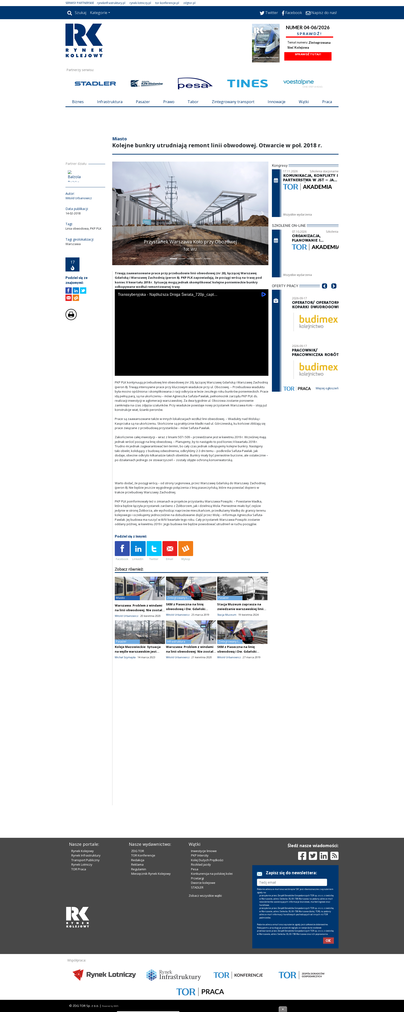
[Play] (121, 371)
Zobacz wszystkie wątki (205, 895)
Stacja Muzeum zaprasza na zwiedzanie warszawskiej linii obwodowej (240, 609)
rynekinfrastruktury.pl (111, 3)
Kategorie (98, 12)
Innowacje (276, 101)
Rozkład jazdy (201, 864)
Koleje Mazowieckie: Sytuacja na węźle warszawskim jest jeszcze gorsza (138, 651)
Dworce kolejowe (203, 883)
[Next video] (133, 371)
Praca (327, 101)
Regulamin (138, 869)
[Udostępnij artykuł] (76, 290)
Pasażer (143, 101)
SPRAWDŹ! (309, 33)
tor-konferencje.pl (167, 3)
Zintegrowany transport (233, 101)
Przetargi (197, 878)
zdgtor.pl (189, 3)
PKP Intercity (200, 855)
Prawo (168, 101)
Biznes (78, 101)
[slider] (191, 365)
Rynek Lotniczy (81, 864)
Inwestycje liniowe (204, 851)
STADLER (197, 887)
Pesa (194, 869)
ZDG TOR (137, 851)
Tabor (193, 101)
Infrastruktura (110, 101)
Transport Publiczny (85, 860)
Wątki (304, 101)
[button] (118, 213)
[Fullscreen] (262, 371)
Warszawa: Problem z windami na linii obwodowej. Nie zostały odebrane (139, 610)
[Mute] (145, 371)
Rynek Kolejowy (82, 851)
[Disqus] (192, 745)
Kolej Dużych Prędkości (207, 860)
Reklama (137, 864)
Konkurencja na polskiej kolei (212, 873)
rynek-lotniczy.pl (140, 3)
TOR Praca (78, 869)
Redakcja (137, 860)
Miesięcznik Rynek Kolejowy (151, 873)
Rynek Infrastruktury (86, 855)
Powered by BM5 (110, 1006)
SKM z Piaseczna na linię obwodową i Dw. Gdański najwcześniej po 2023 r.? (185, 609)
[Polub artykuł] (68, 290)
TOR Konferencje (143, 855)
